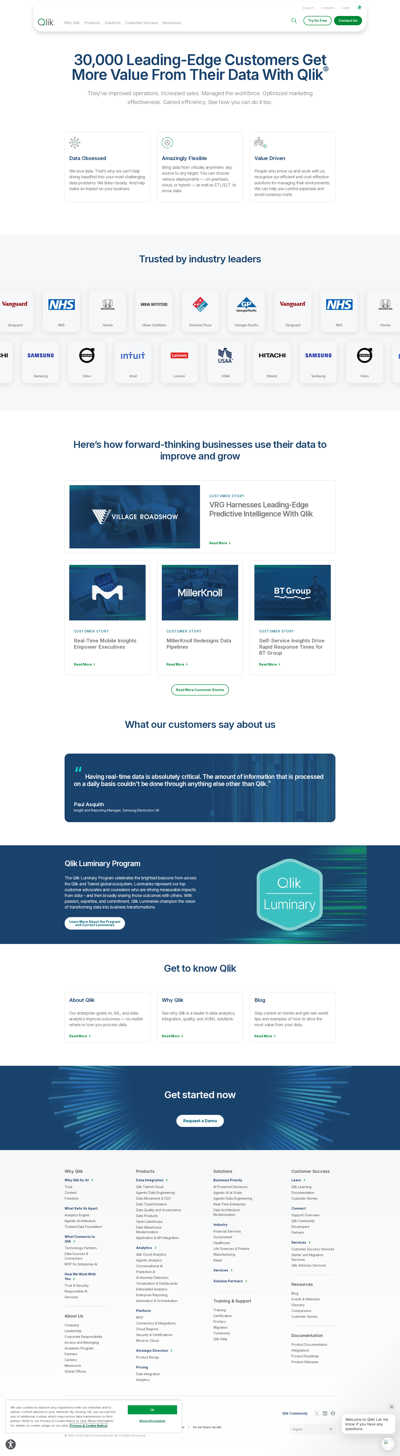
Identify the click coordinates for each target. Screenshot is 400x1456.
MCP (139, 1317)
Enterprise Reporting (152, 1295)
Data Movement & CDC (153, 1198)
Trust (68, 1187)
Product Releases (305, 1362)
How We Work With (80, 1276)
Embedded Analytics (151, 1289)
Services (71, 1297)
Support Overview (305, 1215)
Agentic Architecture (80, 1221)
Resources (171, 22)
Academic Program (79, 1348)
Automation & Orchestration (157, 1301)
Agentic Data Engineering (155, 1193)
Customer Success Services (312, 1249)
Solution (228, 1281)
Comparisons (301, 1311)
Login (346, 7)
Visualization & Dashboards (157, 1283)
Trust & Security (77, 1285)
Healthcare (221, 1243)
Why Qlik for (77, 1180)
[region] (94, 1416)
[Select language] (359, 7)
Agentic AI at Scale (227, 1193)
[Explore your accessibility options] (11, 1444)
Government (222, 1237)
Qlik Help (220, 1339)
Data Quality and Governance (158, 1210)
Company (328, 7)
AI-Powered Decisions (230, 1187)
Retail (217, 1260)
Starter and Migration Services (307, 1257)
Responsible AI (76, 1291)
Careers (71, 1360)
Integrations (300, 1350)
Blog (294, 1293)
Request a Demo (200, 1120)
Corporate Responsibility (83, 1337)
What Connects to (80, 1239)
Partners (71, 1354)
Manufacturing (224, 1254)
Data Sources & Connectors (76, 1256)
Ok (152, 1410)
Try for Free (317, 20)
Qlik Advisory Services (308, 1265)
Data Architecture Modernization (226, 1212)
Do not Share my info (207, 1427)
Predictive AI (145, 1272)
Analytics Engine (77, 1215)
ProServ (219, 1322)
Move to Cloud (147, 1341)
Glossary (298, 1305)
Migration (220, 1327)
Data (149, 1180)
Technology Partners (81, 1248)
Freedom (71, 1198)
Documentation (302, 1193)
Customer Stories (304, 1198)
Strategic (152, 1350)
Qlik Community (303, 1221)
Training (219, 1310)
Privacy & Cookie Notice (88, 1425)
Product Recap (147, 1357)
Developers (300, 1227)
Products (92, 22)
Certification (222, 1316)
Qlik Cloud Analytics (151, 1254)
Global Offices (75, 1371)
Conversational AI (149, 1266)
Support (308, 7)
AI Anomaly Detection (152, 1278)
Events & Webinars (305, 1299)
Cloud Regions (147, 1329)
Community (221, 1333)
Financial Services (227, 1231)
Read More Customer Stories (200, 690)
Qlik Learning (301, 1187)
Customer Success (141, 22)
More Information (152, 1421)
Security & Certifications (154, 1335)
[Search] (294, 20)
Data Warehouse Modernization (149, 1229)
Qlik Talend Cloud (149, 1187)
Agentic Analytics (149, 1260)
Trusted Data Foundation (83, 1227)
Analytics (143, 1380)
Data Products (147, 1216)
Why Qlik (72, 22)
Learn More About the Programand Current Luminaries (94, 923)
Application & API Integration (157, 1238)
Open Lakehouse (149, 1221)
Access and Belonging (82, 1342)
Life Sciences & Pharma (231, 1249)
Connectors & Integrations (156, 1323)
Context (71, 1193)
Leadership (73, 1331)
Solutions (113, 22)
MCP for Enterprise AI (81, 1264)
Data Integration (148, 1374)
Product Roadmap (305, 1356)
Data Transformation (151, 1204)
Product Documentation (309, 1344)
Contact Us (348, 20)
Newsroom (73, 1366)
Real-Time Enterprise (229, 1204)
